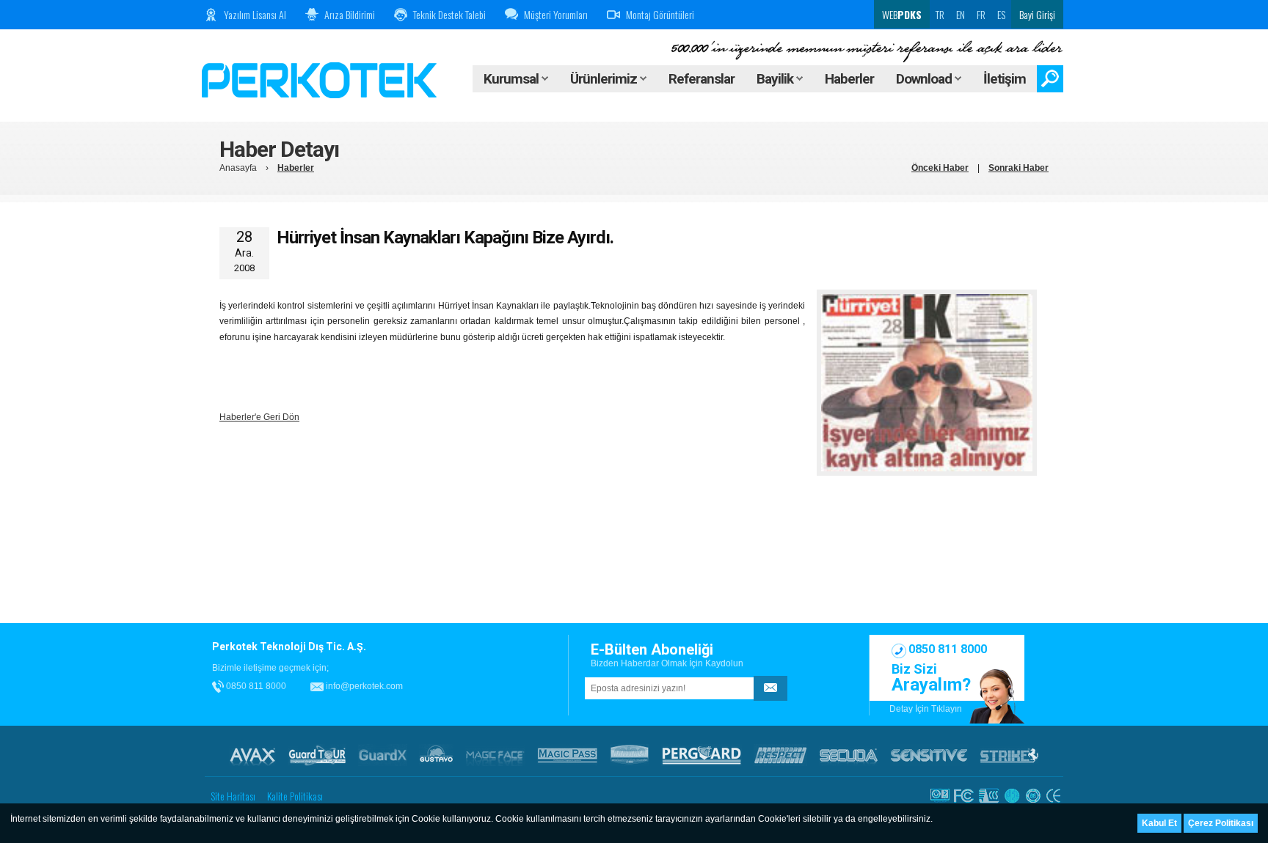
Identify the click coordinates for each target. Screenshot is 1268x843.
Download (925, 78)
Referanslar (701, 78)
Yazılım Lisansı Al (255, 14)
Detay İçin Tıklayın (925, 709)
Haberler (849, 78)
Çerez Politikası (1220, 823)
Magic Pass (567, 755)
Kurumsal (513, 78)
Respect (780, 755)
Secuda (848, 755)
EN (960, 14)
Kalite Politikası (295, 795)
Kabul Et (1159, 823)
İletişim (1004, 78)
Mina (629, 755)
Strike (1009, 755)
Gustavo (436, 755)
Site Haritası (233, 795)
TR (940, 14)
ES (1001, 14)
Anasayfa (238, 168)
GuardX (382, 755)
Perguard (701, 755)
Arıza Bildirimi (349, 14)
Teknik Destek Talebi (449, 14)
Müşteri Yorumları (556, 14)
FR (981, 14)
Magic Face (495, 755)
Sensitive (929, 755)
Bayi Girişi (1037, 14)
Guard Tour (317, 755)
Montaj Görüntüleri (660, 14)
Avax (252, 755)
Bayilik (776, 78)
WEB (901, 14)
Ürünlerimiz (605, 78)
